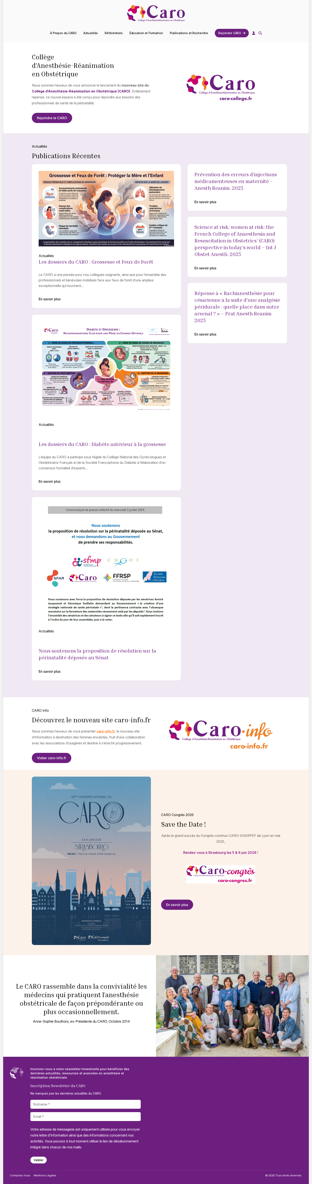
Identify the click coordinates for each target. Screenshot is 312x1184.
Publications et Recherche (189, 33)
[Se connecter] (253, 33)
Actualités (90, 33)
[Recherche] (260, 33)
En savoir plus (49, 299)
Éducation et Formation (146, 33)
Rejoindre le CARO (52, 118)
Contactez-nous (20, 1175)
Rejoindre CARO (229, 33)
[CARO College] (156, 13)
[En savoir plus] (106, 236)
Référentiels (113, 33)
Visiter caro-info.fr (51, 758)
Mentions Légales (45, 1175)
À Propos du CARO (63, 33)
